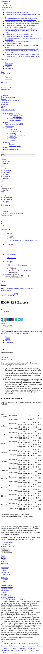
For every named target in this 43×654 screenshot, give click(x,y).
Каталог (3, 556)
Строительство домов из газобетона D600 (19, 36)
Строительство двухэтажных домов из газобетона (22, 23)
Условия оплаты (6, 585)
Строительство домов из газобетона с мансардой (21, 49)
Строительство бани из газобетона (16, 12)
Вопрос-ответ (5, 590)
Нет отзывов (5, 311)
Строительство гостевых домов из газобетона (20, 20)
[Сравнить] (2, 315)
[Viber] (13, 319)
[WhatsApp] (16, 319)
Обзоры (3, 592)
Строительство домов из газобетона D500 (19, 34)
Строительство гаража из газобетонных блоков (21, 18)
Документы (9, 68)
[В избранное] (2, 313)
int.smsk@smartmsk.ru (12, 274)
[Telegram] (21, 319)
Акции (3, 558)
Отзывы (7, 66)
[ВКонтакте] (2, 319)
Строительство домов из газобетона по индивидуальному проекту (18, 42)
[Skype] (19, 319)
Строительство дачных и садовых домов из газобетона (23, 21)
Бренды (3, 559)
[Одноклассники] (5, 319)
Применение (9, 342)
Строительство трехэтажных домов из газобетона (22, 56)
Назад (12, 235)
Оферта (3, 641)
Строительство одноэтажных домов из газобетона (22, 54)
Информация (5, 574)
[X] (10, 319)
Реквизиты (8, 77)
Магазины (8, 79)
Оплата (7, 339)
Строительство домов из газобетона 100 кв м (20, 29)
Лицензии (8, 65)
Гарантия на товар (7, 588)
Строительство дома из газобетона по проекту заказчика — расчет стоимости (20, 26)
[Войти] (2, 219)
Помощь (3, 581)
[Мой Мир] (7, 319)
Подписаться (6, 550)
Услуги (3, 561)
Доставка (8, 340)
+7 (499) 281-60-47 (7, 87)
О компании (9, 63)
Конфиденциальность (8, 639)
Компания (4, 563)
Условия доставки (7, 587)
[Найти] (2, 165)
